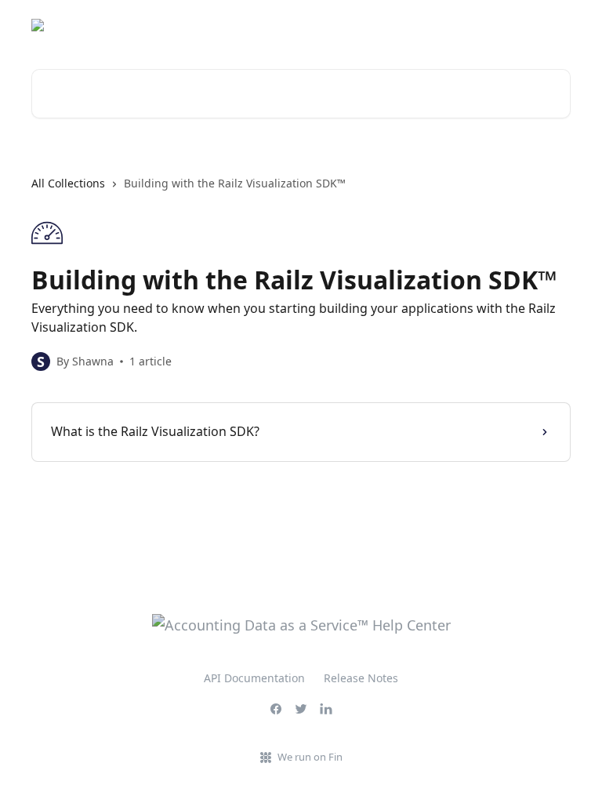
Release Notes (361, 677)
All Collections (68, 183)
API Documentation (254, 677)
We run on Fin (310, 757)
